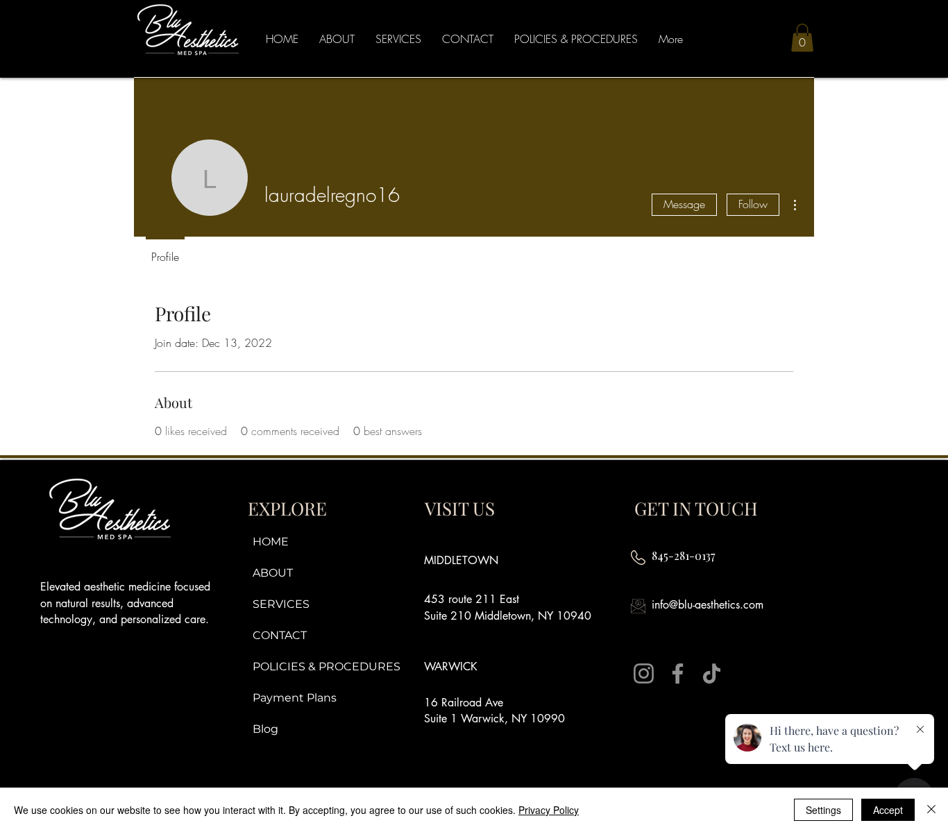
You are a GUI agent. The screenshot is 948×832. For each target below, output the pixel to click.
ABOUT (273, 572)
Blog (265, 729)
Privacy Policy (548, 810)
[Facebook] (677, 673)
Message (684, 204)
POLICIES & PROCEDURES (324, 666)
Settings (823, 810)
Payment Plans (295, 697)
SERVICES (281, 604)
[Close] (931, 810)
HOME (271, 541)
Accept (888, 810)
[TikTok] (711, 673)
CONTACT (280, 635)
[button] (802, 38)
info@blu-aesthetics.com (707, 604)
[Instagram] (643, 673)
